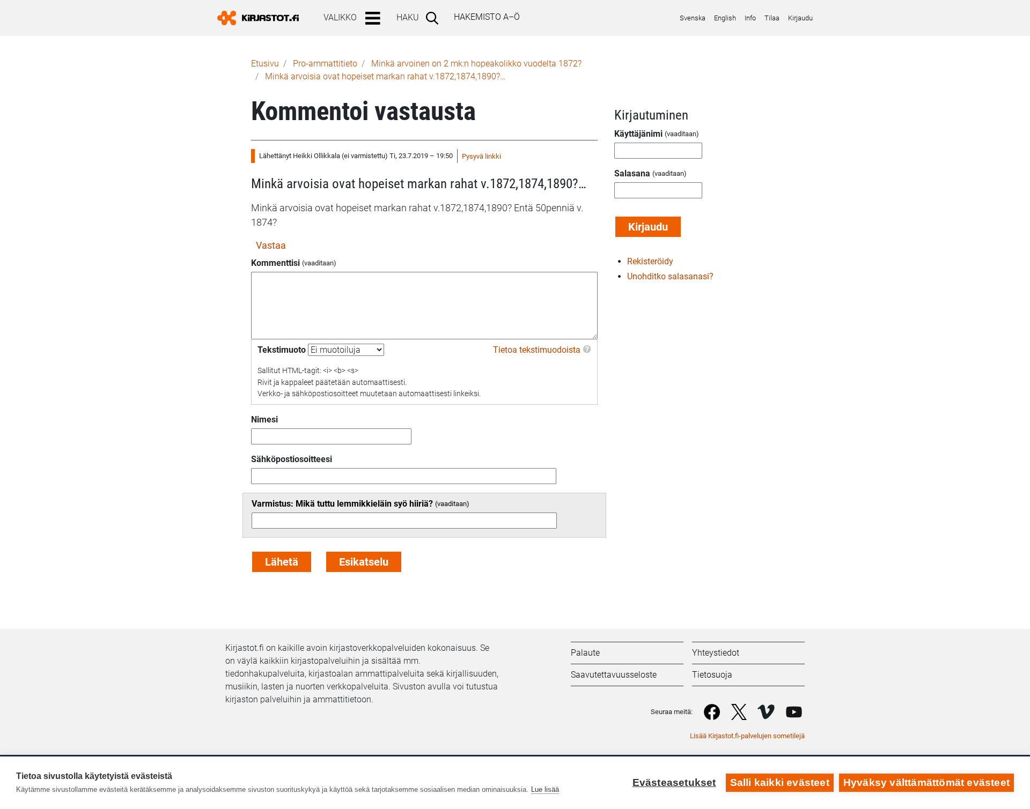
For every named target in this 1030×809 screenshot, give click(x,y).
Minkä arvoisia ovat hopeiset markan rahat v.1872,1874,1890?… (385, 76)
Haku (407, 17)
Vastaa (271, 245)
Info (750, 18)
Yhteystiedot (715, 653)
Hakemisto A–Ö (487, 17)
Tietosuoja (712, 675)
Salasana (632, 173)
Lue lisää (545, 789)
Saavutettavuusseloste (614, 675)
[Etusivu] (262, 17)
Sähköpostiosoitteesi (291, 459)
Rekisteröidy (650, 261)
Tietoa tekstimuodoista (536, 350)
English (725, 18)
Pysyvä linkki (481, 156)
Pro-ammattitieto (325, 63)
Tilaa (771, 18)
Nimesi (264, 419)
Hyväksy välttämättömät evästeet (926, 782)
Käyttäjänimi (638, 134)
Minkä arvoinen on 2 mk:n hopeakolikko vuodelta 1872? (476, 63)
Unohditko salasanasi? (670, 276)
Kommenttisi (275, 263)
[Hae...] (434, 17)
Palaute (585, 653)
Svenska (692, 18)
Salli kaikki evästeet (779, 782)
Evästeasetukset (674, 782)
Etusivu (265, 63)
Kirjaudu (800, 18)
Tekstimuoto (282, 350)
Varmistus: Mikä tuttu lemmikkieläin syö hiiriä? (342, 504)
